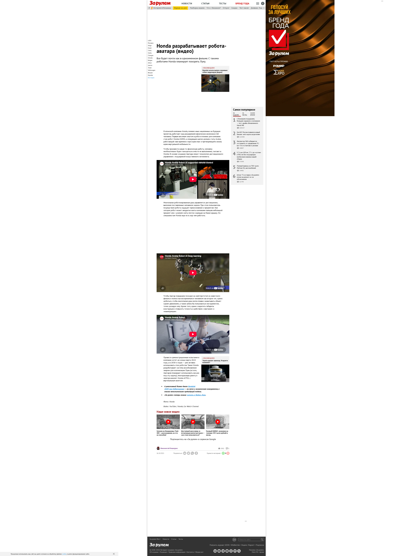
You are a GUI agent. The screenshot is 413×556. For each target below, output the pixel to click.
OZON (227, 545)
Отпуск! (226, 8)
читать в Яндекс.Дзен (196, 395)
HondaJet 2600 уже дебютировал (179, 387)
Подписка (260, 545)
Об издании (154, 552)
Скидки (234, 8)
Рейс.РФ (255, 552)
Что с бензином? (214, 8)
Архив (262, 552)
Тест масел (244, 8)
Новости (187, 3)
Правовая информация (176, 552)
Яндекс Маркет (247, 545)
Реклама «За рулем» (256, 550)
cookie (64, 554)
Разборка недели (197, 8)
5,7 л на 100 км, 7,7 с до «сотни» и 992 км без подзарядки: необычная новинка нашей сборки (249, 155)
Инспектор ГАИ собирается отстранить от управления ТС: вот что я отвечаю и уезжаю (248, 143)
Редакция (163, 552)
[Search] (262, 539)
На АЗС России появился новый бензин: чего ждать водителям (248, 133)
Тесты (222, 3)
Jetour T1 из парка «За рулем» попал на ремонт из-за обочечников (248, 177)
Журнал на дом (180, 8)
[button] (114, 554)
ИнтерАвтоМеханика (162, 8)
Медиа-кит (199, 552)
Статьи (205, 3)
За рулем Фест (155, 539)
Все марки (151, 78)
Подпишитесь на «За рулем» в (193, 439)
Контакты (190, 552)
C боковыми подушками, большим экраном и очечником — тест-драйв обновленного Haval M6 (248, 122)
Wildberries (235, 545)
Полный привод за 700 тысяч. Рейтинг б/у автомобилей (248, 167)
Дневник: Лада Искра (260, 8)
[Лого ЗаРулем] (159, 3)
